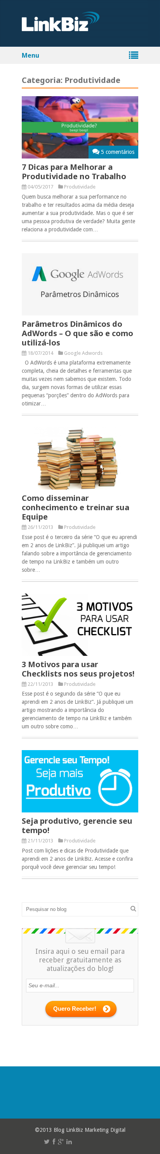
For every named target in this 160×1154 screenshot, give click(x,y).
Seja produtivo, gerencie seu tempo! (77, 825)
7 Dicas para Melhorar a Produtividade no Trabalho (74, 171)
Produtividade (80, 187)
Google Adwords (83, 353)
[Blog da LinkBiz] (60, 27)
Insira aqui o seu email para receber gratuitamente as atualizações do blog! (80, 960)
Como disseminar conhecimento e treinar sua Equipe (75, 507)
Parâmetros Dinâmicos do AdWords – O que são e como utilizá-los (77, 333)
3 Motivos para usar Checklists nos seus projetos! (78, 669)
